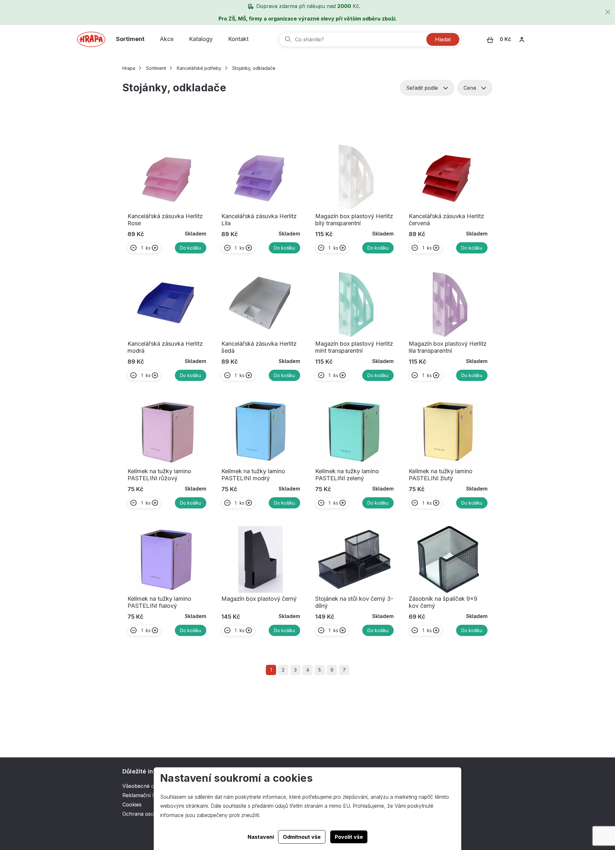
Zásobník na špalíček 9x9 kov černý (443, 602)
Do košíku (190, 248)
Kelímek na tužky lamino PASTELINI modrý (253, 475)
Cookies (132, 804)
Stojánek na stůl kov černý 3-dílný (354, 602)
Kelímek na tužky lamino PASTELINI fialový (159, 602)
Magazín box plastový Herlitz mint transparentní (354, 347)
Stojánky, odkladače (253, 68)
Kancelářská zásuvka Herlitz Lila (259, 220)
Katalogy (201, 39)
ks (148, 248)
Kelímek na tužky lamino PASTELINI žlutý (440, 475)
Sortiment (130, 39)
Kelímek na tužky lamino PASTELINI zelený (347, 475)
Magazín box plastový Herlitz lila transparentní (448, 347)
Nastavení (261, 837)
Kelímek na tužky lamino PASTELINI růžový (159, 475)
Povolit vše (349, 837)
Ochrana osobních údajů (152, 814)
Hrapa (128, 68)
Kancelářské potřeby (199, 68)
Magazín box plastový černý (259, 598)
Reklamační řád (141, 795)
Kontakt (238, 39)
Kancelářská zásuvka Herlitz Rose (165, 220)
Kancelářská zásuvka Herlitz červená (446, 220)
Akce (167, 39)
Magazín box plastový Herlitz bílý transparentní (354, 220)
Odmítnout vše (302, 837)
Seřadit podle (422, 88)
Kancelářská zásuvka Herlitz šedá (259, 347)
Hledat (443, 39)
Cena (469, 88)
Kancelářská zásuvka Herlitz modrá (165, 347)
